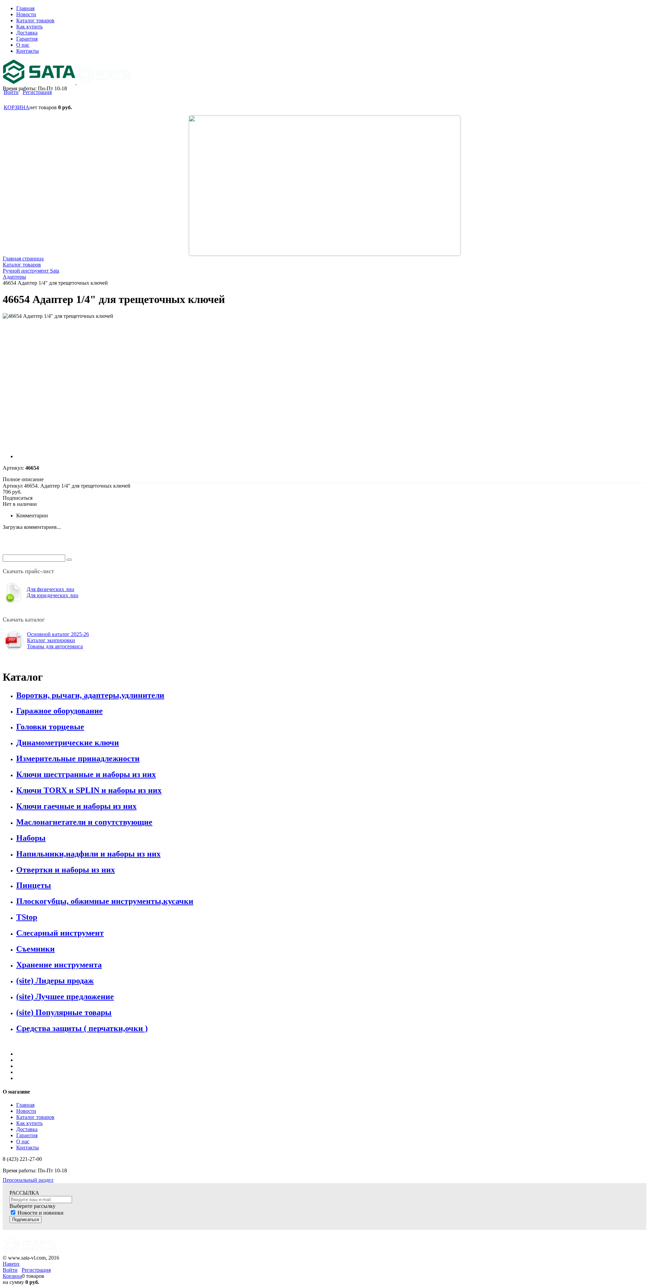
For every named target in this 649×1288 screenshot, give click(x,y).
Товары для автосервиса (55, 646)
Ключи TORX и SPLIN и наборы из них (89, 790)
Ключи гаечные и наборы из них (76, 806)
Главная (25, 1105)
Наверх (11, 1264)
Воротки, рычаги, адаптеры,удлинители (90, 695)
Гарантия (27, 1135)
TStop (26, 917)
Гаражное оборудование (59, 710)
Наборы (31, 838)
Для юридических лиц (52, 595)
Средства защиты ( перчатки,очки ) (82, 1028)
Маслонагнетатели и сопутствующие (84, 822)
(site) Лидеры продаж (55, 980)
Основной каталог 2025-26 (58, 634)
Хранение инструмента (59, 964)
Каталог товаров (35, 1117)
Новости (26, 1111)
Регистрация (37, 92)
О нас (22, 1141)
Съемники (35, 948)
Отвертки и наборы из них (65, 869)
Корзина (12, 1276)
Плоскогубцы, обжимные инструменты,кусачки (104, 901)
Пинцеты (33, 885)
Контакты (27, 1147)
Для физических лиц (50, 589)
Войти (11, 92)
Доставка (27, 1129)
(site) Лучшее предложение (65, 996)
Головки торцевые (50, 726)
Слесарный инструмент (60, 933)
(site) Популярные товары (64, 1012)
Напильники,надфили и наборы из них (88, 853)
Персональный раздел (28, 1180)
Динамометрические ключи (67, 742)
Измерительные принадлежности (78, 758)
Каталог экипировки (51, 640)
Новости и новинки (41, 1213)
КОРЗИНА (16, 107)
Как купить (29, 1123)
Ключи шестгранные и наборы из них (86, 774)
